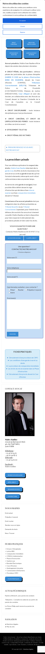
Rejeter (22, 32)
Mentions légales (12, 624)
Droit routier (9, 521)
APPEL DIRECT (12, 482)
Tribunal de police (11, 207)
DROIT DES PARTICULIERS (31, 43)
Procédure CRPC (12, 573)
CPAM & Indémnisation (15, 556)
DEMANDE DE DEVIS (14, 489)
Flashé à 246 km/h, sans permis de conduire (19, 596)
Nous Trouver (9, 533)
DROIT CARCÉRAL (14, 43)
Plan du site (11, 627)
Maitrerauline (10, 466)
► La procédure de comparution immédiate (22, 366)
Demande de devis (11, 529)
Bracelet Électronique (14, 563)
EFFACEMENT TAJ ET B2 (14, 53)
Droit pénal (9, 513)
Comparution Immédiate (15, 554)
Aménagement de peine (15, 568)
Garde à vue (11, 561)
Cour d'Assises (12, 566)
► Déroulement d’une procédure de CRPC (22, 358)
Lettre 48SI (11, 551)
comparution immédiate (26, 193)
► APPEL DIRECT (31, 238)
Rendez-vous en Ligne (12, 525)
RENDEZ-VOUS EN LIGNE (15, 475)
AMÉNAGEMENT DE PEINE (31, 53)
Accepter (22, 20)
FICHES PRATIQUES (13, 579)
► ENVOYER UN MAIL (14, 238)
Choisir (22, 26)
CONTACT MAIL (12, 496)
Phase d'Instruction (13, 558)
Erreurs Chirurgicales (14, 549)
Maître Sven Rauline (18, 168)
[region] (22, 18)
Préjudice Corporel (11, 517)
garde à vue (9, 171)
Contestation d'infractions (16, 570)
